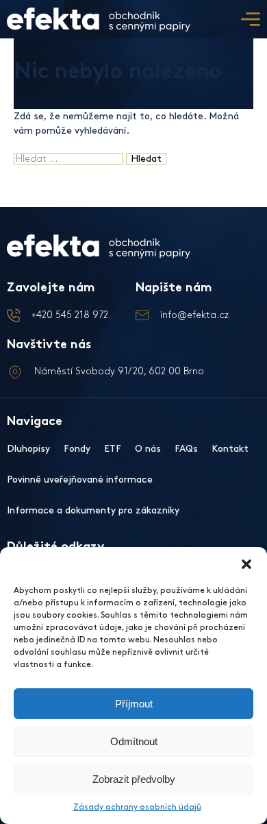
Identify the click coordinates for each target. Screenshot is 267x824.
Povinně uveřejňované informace (80, 479)
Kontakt (230, 448)
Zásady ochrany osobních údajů (137, 807)
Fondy (77, 448)
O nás (148, 448)
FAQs (186, 448)
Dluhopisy (28, 448)
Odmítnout (133, 741)
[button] (246, 564)
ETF (112, 448)
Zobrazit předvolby (133, 779)
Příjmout (134, 704)
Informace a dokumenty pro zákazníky (93, 510)
